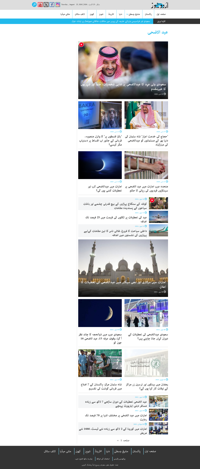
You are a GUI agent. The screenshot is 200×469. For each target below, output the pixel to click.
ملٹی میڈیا (65, 14)
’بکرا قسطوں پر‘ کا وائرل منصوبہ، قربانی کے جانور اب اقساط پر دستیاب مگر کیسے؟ (100, 140)
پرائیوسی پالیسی (119, 458)
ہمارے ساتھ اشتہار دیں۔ (83, 458)
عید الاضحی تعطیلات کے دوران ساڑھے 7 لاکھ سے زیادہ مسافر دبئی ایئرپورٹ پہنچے (116, 404)
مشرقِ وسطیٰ (121, 451)
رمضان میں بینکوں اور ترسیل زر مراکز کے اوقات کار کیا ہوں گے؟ (147, 386)
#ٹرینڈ (111, 14)
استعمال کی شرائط (103, 458)
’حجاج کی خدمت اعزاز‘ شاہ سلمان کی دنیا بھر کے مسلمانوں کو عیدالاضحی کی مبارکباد (146, 140)
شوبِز (87, 451)
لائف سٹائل (80, 14)
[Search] (34, 4)
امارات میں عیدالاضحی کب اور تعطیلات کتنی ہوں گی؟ (105, 188)
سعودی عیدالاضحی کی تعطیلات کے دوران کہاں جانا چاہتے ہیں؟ (148, 336)
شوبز (101, 14)
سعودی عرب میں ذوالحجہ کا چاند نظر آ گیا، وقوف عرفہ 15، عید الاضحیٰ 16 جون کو (100, 338)
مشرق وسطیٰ (134, 14)
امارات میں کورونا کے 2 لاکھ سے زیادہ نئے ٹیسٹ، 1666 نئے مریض (113, 431)
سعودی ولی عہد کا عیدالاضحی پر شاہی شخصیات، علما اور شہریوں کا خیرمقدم (123, 87)
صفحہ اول (161, 14)
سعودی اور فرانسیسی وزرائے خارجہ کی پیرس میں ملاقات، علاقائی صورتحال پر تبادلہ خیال (111, 21)
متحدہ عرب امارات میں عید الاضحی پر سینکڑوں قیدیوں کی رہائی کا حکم (146, 188)
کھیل (92, 14)
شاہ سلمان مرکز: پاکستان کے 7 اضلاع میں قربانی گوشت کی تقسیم (101, 386)
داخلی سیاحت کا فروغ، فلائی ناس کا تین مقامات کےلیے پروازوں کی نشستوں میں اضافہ (115, 233)
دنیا (120, 14)
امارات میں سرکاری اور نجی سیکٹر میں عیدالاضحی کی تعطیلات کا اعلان (123, 284)
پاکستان (148, 14)
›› (118, 440)
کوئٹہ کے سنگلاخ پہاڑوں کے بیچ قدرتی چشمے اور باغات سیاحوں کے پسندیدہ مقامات (115, 206)
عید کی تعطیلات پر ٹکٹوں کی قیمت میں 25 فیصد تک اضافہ (116, 219)
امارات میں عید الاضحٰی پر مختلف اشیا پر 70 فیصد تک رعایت (116, 417)
